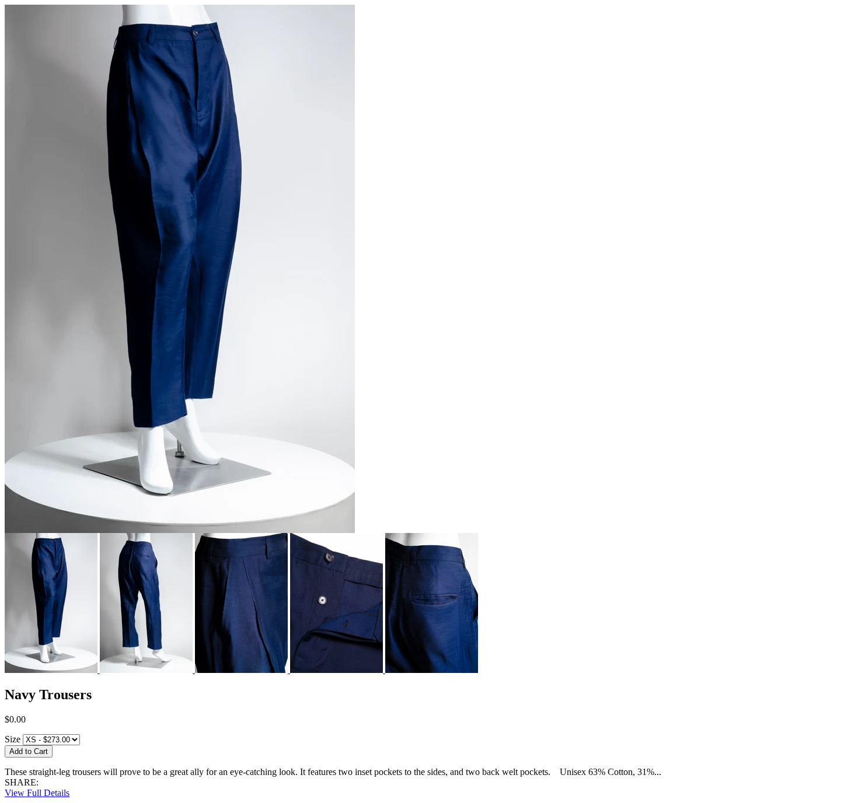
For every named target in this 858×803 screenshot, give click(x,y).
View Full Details (37, 793)
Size (12, 739)
